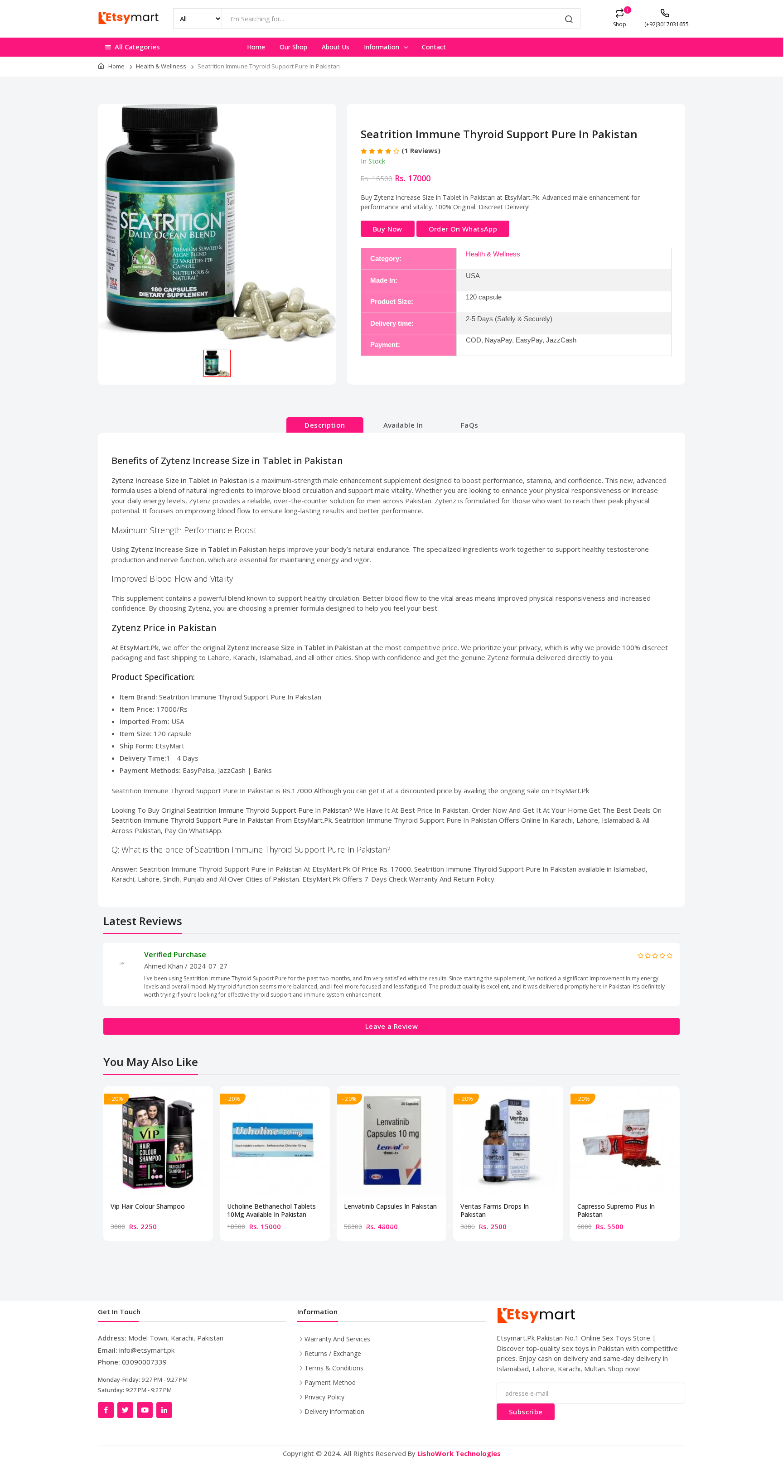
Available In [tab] (403, 424)
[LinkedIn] (164, 1410)
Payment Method (330, 1382)
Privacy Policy (324, 1397)
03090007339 (144, 1361)
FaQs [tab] (469, 424)
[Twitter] (125, 1410)
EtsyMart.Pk (313, 820)
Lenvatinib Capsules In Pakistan (390, 1206)
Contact (434, 47)
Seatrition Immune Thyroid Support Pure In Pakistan (268, 810)
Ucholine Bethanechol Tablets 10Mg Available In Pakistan (271, 1210)
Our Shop (293, 47)
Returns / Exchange (332, 1353)
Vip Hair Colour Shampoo (148, 1206)
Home (256, 47)
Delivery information (334, 1411)
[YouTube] (145, 1410)
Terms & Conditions (333, 1368)
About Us (335, 47)
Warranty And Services (337, 1339)
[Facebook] (106, 1410)
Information (382, 47)
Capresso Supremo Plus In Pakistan (616, 1210)
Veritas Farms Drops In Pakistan (494, 1210)
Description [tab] (324, 424)
